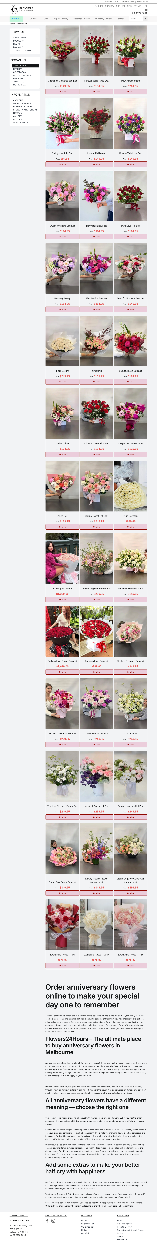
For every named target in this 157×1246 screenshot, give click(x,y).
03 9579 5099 (139, 13)
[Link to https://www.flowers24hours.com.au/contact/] (146, 9)
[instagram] (53, 1221)
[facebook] (47, 1221)
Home (12, 23)
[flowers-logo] (22, 5)
